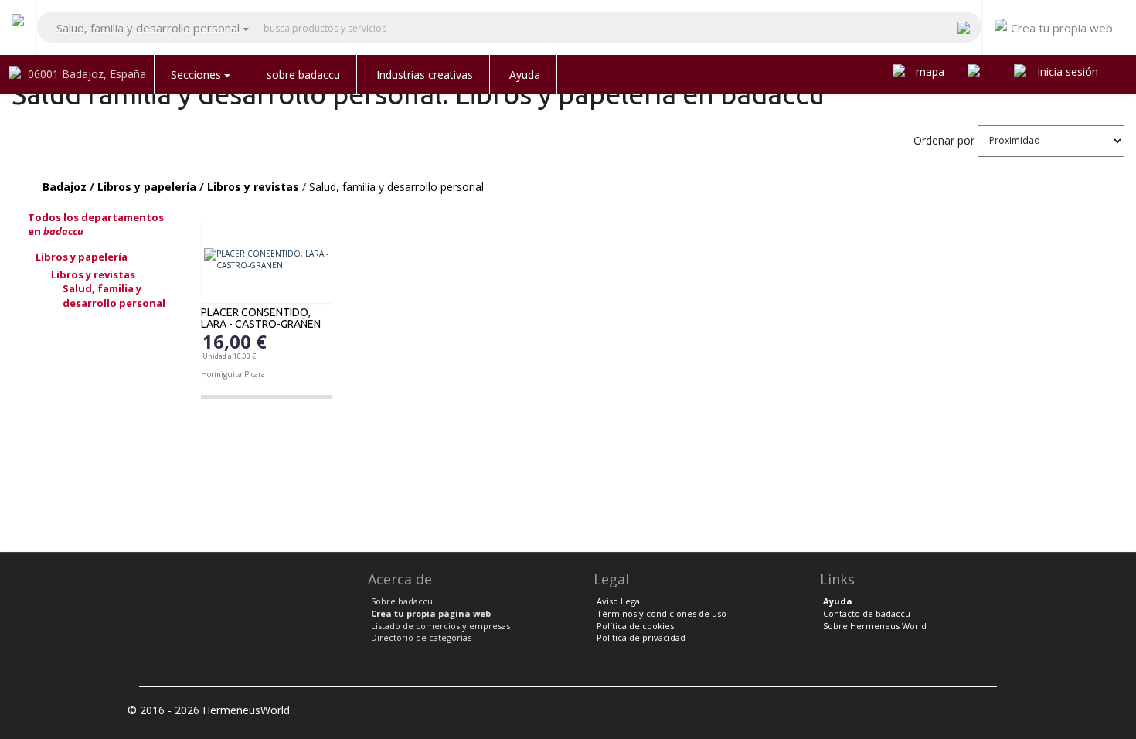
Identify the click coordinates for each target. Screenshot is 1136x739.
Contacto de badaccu (866, 613)
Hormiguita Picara (233, 374)
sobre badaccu (303, 74)
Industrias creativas (424, 74)
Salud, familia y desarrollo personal (396, 186)
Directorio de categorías (421, 637)
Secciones (197, 74)
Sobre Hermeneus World (875, 626)
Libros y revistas (253, 186)
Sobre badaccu (402, 601)
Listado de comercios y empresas (440, 626)
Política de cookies (635, 626)
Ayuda (524, 74)
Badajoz (65, 186)
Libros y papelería (146, 186)
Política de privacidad (641, 637)
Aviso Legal (619, 601)
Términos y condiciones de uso (661, 613)
